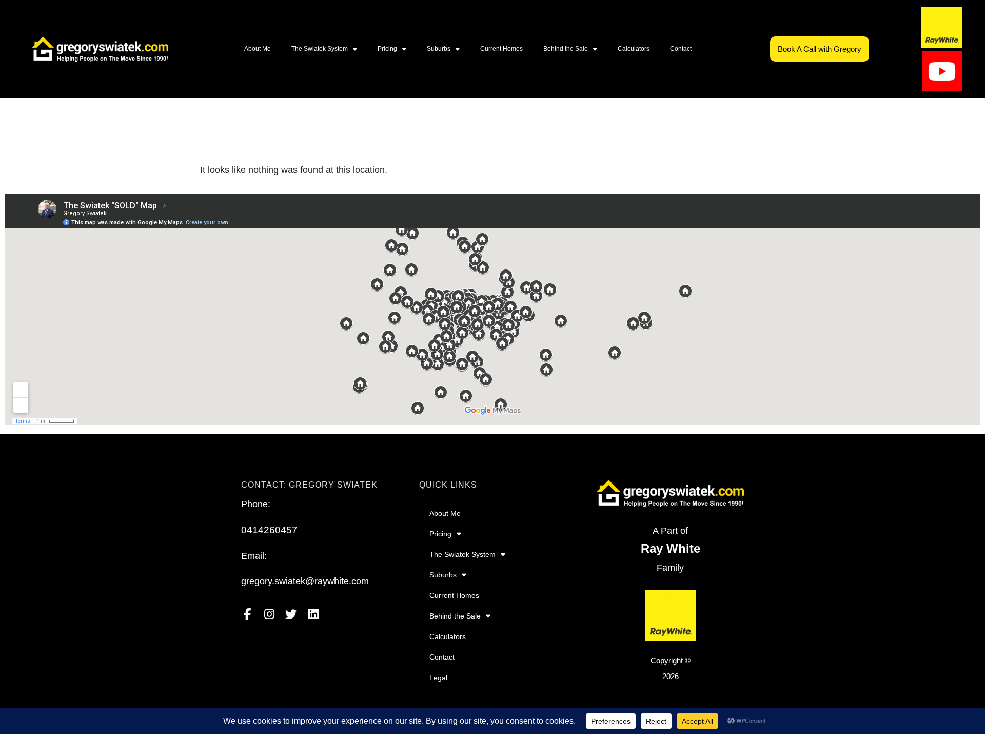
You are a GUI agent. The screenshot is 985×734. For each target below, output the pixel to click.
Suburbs (438, 48)
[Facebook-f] (247, 614)
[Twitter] (291, 614)
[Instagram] (269, 614)
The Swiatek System (319, 48)
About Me (257, 48)
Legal (438, 677)
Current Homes (501, 48)
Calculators (633, 48)
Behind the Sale (565, 48)
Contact (681, 48)
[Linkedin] (313, 614)
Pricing (387, 48)
